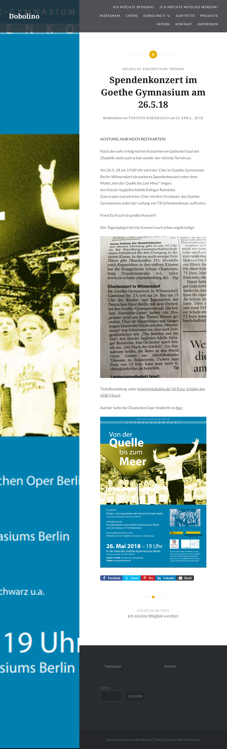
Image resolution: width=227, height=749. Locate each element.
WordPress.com (189, 739)
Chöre (132, 16)
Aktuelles (131, 69)
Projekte (209, 16)
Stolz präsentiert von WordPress (128, 739)
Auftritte (185, 16)
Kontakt (183, 24)
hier (179, 407)
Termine (176, 69)
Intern (163, 24)
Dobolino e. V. (157, 16)
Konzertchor (155, 69)
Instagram (110, 16)
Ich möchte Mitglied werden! (189, 7)
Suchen (105, 688)
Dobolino (24, 16)
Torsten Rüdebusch (149, 118)
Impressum (208, 24)
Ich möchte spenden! (134, 7)
